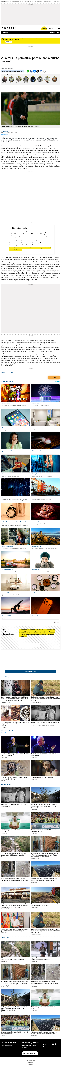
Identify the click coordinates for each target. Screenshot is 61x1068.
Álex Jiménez (4, 833)
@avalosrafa (5, 134)
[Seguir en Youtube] (53, 1044)
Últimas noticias (5, 937)
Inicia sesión (51, 28)
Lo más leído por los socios (8, 677)
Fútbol (11, 372)
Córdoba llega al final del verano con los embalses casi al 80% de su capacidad (13, 854)
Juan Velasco (34, 725)
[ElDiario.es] (54, 32)
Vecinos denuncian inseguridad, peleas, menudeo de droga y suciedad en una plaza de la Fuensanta (14, 880)
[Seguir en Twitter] (45, 1044)
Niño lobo (21, 1)
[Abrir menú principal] (59, 28)
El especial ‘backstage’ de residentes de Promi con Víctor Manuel (15, 754)
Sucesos (17, 1)
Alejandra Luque (35, 858)
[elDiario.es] (10, 1046)
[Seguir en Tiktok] (55, 1044)
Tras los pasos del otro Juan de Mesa (42, 777)
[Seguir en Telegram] (48, 1044)
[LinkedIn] (41, 71)
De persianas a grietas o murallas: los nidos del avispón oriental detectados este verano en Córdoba (15, 723)
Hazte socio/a (44, 28)
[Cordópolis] (10, 1042)
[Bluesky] (34, 71)
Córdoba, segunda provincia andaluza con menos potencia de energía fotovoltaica (44, 879)
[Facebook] (31, 71)
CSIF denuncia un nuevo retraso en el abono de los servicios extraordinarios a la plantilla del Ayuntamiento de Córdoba (14, 905)
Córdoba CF (50, 1)
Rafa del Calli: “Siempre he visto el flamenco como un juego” (45, 723)
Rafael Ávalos (4, 131)
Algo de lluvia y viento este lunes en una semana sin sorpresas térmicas (43, 958)
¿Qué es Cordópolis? (30, 1060)
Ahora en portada (6, 784)
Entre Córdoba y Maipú (38, 1)
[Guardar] (44, 71)
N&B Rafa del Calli (13, 1)
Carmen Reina (4, 727)
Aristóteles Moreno (5, 702)
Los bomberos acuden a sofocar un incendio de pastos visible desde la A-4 (44, 904)
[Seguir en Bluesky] (43, 1044)
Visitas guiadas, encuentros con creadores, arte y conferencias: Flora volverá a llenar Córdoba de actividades (44, 806)
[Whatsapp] (28, 71)
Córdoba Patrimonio (56, 1)
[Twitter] (37, 71)
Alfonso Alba (4, 856)
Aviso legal (30, 1062)
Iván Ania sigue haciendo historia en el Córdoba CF (13, 830)
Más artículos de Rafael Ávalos (9, 731)
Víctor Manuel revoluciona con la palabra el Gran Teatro (44, 754)
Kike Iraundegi (34, 961)
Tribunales (31, 1)
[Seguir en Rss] (43, 1046)
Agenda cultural (45, 1)
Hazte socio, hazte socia (29, 645)
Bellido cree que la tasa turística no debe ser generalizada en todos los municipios (14, 930)
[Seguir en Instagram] (50, 1044)
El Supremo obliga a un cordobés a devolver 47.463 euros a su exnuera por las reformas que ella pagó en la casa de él (44, 855)
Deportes (5, 32)
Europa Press (34, 882)
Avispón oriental (26, 1)
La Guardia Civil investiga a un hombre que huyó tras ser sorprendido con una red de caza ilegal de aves (45, 698)
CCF (7, 372)
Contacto (30, 1064)
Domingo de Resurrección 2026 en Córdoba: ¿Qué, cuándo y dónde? (14, 778)
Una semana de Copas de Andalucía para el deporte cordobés (44, 830)
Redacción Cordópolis (36, 702)
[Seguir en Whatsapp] (57, 1044)
